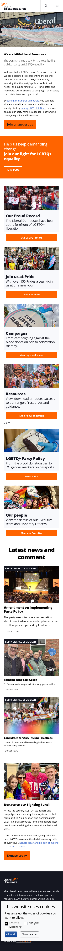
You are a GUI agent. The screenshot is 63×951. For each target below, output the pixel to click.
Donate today (17, 855)
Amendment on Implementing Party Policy (28, 609)
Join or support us (20, 124)
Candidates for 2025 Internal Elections (28, 738)
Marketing (15, 927)
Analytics (34, 923)
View (31, 214)
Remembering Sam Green (20, 679)
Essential (14, 923)
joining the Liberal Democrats (23, 100)
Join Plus (13, 169)
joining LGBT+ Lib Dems (33, 108)
